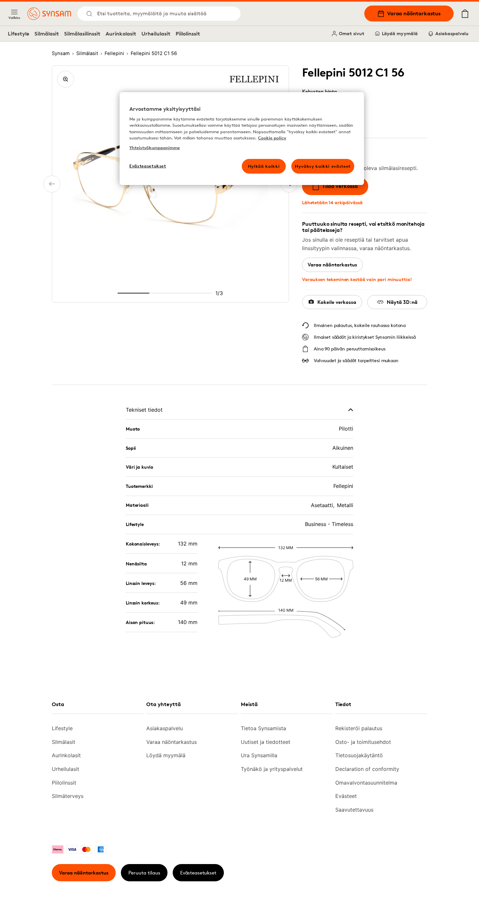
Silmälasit (47, 33)
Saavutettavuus (354, 809)
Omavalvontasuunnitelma (366, 782)
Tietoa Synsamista (263, 728)
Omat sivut (351, 33)
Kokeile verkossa (336, 302)
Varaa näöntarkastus (414, 13)
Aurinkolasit (121, 33)
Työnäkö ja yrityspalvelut (272, 769)
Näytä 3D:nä (402, 302)
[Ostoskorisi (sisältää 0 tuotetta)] (465, 13)
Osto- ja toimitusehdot (363, 742)
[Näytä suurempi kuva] (65, 79)
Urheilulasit (155, 33)
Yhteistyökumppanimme (154, 147)
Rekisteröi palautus (358, 728)
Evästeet (346, 796)
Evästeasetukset (198, 873)
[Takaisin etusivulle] (49, 13)
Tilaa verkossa (340, 186)
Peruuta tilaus (144, 873)
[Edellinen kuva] (51, 184)
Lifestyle (18, 33)
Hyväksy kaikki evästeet (323, 166)
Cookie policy (272, 137)
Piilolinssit (188, 33)
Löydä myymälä (400, 33)
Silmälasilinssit (82, 33)
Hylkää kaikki (264, 166)
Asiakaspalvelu (452, 33)
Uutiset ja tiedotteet (265, 742)
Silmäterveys (67, 796)
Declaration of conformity (367, 769)
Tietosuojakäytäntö (359, 755)
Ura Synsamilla (259, 755)
